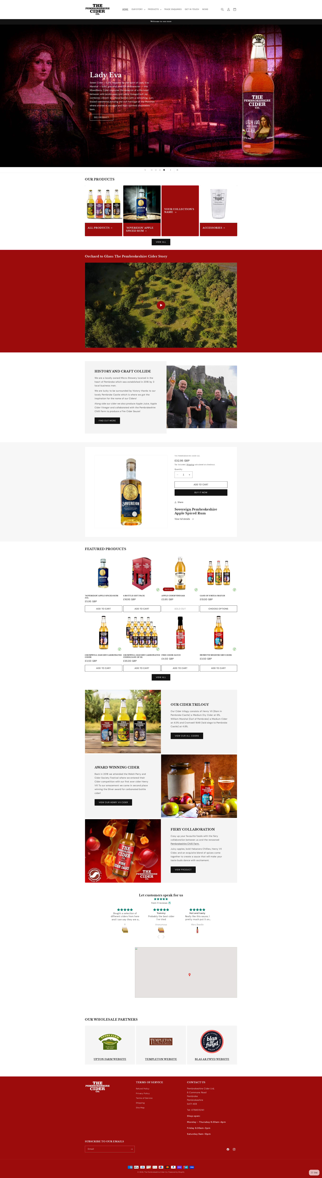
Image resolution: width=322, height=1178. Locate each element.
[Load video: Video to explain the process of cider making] (161, 305)
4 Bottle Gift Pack (134, 596)
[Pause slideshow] (177, 170)
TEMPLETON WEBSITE (161, 1059)
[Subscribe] (132, 1149)
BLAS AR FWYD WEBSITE (212, 1059)
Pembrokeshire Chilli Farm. (185, 843)
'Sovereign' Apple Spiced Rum (139, 229)
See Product (101, 113)
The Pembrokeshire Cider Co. (156, 1172)
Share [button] (180, 502)
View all (161, 242)
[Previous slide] (145, 170)
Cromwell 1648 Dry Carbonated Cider (103, 656)
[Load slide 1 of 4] (152, 170)
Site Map (140, 1107)
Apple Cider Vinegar (173, 596)
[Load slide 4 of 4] (164, 170)
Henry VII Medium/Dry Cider (216, 655)
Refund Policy (142, 1089)
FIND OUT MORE (107, 420)
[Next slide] (170, 170)
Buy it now (200, 492)
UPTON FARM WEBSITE (110, 1059)
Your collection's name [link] (179, 211)
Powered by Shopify (176, 1172)
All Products (99, 227)
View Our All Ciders (187, 735)
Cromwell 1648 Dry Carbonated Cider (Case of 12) (141, 656)
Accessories (212, 227)
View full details (183, 519)
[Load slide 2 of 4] (156, 170)
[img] (161, 899)
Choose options (218, 608)
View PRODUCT (183, 869)
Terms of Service (144, 1098)
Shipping (190, 465)
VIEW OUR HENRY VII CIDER (113, 802)
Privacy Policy (143, 1093)
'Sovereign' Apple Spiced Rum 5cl (101, 597)
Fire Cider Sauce (171, 655)
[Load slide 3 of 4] (160, 170)
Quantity (178, 469)
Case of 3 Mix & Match (212, 596)
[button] (138, 9)
